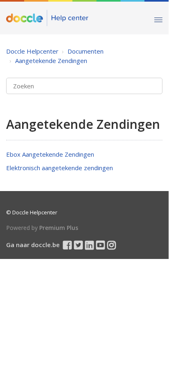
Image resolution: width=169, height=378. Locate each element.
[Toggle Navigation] (158, 18)
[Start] (47, 18)
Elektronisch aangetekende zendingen (59, 168)
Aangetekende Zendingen (51, 60)
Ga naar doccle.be (33, 245)
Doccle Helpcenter (32, 51)
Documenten (86, 51)
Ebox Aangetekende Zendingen (50, 154)
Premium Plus (58, 228)
